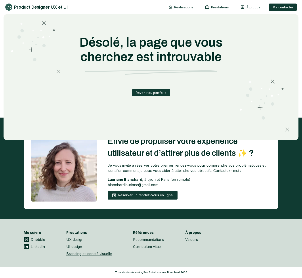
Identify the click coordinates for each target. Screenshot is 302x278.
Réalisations (183, 7)
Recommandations (148, 239)
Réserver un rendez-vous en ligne (145, 195)
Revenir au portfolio (151, 93)
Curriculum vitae (147, 246)
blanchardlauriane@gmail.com (133, 185)
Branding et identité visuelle (89, 253)
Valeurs (191, 239)
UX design (74, 239)
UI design (74, 246)
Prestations (220, 7)
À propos (253, 7)
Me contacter (283, 7)
